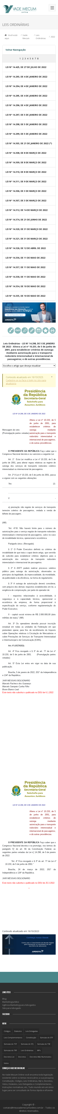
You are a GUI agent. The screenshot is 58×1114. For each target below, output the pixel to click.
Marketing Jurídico (10, 1001)
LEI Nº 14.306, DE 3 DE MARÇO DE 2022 (26, 190)
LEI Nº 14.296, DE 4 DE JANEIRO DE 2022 (26, 105)
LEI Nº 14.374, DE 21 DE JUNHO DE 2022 (26, 219)
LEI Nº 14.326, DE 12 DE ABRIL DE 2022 (26, 248)
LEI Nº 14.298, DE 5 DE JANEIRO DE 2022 (26, 124)
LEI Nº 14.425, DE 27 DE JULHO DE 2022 (26, 67)
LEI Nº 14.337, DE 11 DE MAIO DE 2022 (25, 267)
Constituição (31, 1037)
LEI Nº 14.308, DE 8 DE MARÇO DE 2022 (26, 152)
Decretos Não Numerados (40, 1057)
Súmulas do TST (10, 1044)
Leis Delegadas (32, 1031)
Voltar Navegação (16, 49)
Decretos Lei (9, 1057)
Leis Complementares (13, 1037)
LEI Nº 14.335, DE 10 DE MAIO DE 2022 (25, 295)
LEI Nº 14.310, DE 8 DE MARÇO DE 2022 (26, 171)
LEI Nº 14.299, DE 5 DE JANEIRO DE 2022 (26, 133)
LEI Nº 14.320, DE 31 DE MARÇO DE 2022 (26, 229)
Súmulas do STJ (27, 1044)
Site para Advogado (11, 1008)
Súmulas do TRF (10, 1050)
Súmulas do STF (46, 1037)
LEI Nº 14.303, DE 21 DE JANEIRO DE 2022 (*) (29, 143)
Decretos (22, 1057)
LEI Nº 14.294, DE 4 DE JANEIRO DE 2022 (26, 86)
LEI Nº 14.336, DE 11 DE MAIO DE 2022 (25, 257)
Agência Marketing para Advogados (19, 1005)
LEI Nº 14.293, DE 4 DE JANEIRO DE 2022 (26, 76)
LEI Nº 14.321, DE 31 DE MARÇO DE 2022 (26, 238)
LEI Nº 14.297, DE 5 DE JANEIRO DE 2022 (26, 114)
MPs (39, 1050)
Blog (4, 998)
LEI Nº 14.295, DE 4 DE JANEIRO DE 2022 (26, 95)
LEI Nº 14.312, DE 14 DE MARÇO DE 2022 (26, 210)
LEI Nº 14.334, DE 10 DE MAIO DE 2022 (25, 286)
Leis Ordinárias (27, 1050)
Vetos (6, 1063)
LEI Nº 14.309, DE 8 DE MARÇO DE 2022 (26, 162)
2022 (53, 36)
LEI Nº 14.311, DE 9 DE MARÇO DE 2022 (26, 181)
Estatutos (18, 1031)
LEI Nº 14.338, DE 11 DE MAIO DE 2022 (25, 276)
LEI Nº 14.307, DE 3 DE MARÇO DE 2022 (26, 200)
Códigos (7, 1031)
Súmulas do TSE (43, 1044)
